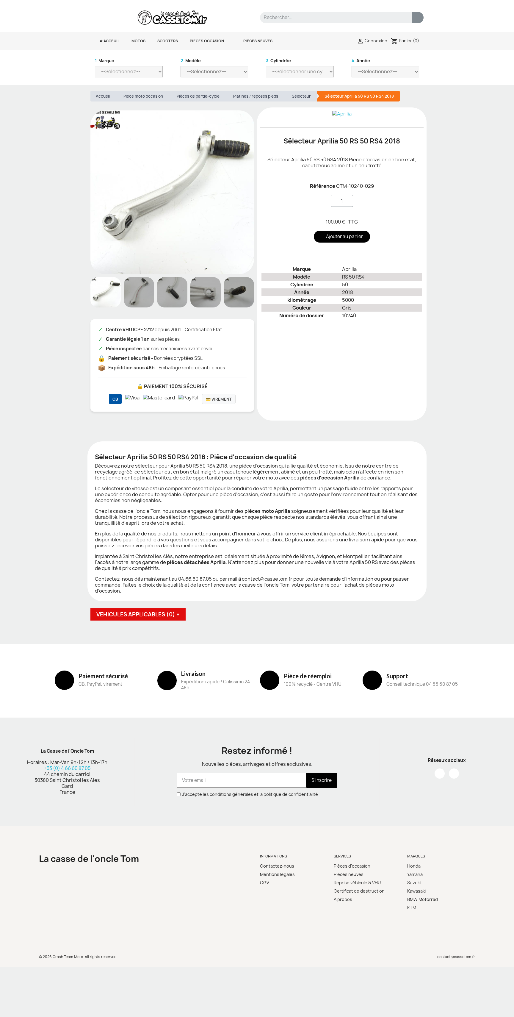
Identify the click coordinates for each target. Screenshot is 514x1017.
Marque (104, 60)
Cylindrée (278, 60)
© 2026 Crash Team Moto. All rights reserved (78, 956)
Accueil (103, 96)
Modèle (191, 60)
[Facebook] (440, 773)
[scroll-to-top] (503, 1006)
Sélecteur (301, 96)
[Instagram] (454, 773)
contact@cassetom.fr (456, 956)
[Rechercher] (418, 17)
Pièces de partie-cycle (198, 96)
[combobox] (332, 17)
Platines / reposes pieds (255, 96)
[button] (248, 192)
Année (361, 60)
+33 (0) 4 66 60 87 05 (67, 768)
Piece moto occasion (143, 96)
